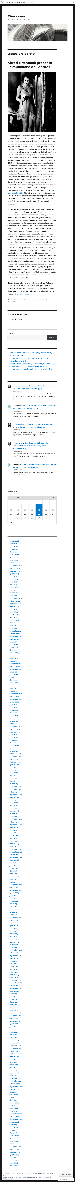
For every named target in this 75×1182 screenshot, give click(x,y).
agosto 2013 (14, 958)
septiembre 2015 (15, 890)
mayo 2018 (13, 803)
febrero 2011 (14, 1040)
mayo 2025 (13, 582)
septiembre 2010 (15, 1054)
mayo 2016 (13, 868)
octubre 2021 (14, 696)
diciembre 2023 (15, 628)
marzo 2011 (13, 1037)
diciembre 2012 (15, 980)
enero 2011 (13, 1043)
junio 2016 (13, 866)
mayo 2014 (13, 934)
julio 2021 (13, 705)
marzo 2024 (14, 620)
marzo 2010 (13, 1070)
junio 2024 (13, 612)
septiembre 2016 (15, 857)
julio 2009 (13, 1092)
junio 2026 (13, 546)
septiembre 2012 (15, 988)
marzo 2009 (14, 1103)
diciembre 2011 (15, 1013)
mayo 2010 (13, 1065)
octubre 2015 (14, 887)
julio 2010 (13, 1059)
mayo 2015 (13, 901)
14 (39, 510)
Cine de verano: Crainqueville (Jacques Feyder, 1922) (29, 366)
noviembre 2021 (15, 694)
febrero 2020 (14, 748)
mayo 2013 (13, 966)
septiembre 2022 (16, 669)
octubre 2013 (14, 953)
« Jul (17, 526)
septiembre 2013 (15, 956)
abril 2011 (13, 1035)
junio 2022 (13, 675)
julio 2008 (13, 1125)
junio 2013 (13, 964)
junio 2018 (13, 800)
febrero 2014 (14, 942)
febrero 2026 (14, 557)
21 (39, 514)
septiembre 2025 (16, 571)
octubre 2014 (14, 920)
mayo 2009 (13, 1097)
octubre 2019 (14, 759)
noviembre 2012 (15, 983)
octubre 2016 (14, 855)
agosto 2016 (14, 860)
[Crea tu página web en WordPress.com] (37, 2)
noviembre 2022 (15, 664)
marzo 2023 (14, 653)
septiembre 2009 (16, 1087)
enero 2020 (13, 751)
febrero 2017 (14, 844)
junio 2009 (13, 1095)
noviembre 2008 (15, 1114)
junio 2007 (13, 1160)
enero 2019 (13, 784)
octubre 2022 (14, 666)
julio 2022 (13, 672)
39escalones (16, 16)
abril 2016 (13, 871)
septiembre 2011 (15, 1021)
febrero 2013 (14, 975)
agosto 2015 (14, 893)
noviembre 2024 (15, 598)
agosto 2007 (14, 1155)
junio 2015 (13, 898)
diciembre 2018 (15, 786)
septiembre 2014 (15, 923)
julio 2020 (13, 735)
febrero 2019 (14, 781)
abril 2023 (13, 650)
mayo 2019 (13, 773)
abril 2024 (13, 617)
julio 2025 (13, 576)
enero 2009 (13, 1108)
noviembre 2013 (15, 950)
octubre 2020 (14, 729)
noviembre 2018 (15, 789)
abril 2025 (13, 585)
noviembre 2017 (15, 819)
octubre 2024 (14, 601)
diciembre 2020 (15, 724)
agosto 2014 (14, 926)
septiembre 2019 (15, 762)
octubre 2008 (14, 1117)
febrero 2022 (14, 686)
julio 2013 (13, 961)
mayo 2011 (13, 1032)
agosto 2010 (14, 1056)
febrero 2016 (14, 876)
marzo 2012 (13, 1005)
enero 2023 (13, 658)
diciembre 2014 (15, 915)
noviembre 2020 (15, 726)
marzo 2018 (13, 808)
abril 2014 (13, 936)
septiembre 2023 (15, 636)
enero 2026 (13, 560)
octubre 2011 (14, 1018)
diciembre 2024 (15, 596)
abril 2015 (13, 904)
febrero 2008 (14, 1138)
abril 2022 (13, 680)
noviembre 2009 (15, 1081)
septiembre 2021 (15, 699)
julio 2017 (13, 830)
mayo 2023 (13, 647)
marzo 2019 (14, 778)
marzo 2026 (14, 555)
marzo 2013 (13, 972)
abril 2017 (13, 838)
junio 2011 (13, 1029)
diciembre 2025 (15, 563)
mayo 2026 (13, 549)
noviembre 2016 (15, 852)
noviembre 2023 (15, 631)
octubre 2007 (14, 1149)
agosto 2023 (14, 639)
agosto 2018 (14, 797)
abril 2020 (13, 743)
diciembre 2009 (15, 1078)
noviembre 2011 (15, 1016)
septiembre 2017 (15, 825)
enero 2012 (13, 1010)
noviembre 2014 (15, 917)
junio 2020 (13, 737)
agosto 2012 (14, 991)
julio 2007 (13, 1157)
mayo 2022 (13, 677)
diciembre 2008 (15, 1111)
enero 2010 (13, 1076)
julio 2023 (13, 642)
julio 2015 (13, 896)
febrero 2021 (14, 718)
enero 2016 (13, 879)
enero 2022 (13, 688)
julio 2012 (13, 994)
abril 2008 (13, 1133)
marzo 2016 (14, 874)
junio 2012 (13, 996)
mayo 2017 (13, 836)
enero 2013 (13, 977)
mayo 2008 (13, 1130)
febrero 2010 (14, 1073)
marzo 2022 (14, 683)
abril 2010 (13, 1067)
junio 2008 (13, 1127)
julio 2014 (13, 928)
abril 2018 (13, 806)
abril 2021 (13, 713)
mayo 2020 (13, 740)
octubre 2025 (14, 568)
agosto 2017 (14, 827)
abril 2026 (13, 552)
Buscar (10, 334)
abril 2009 (13, 1100)
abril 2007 (13, 1166)
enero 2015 (13, 912)
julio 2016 (13, 863)
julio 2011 (13, 1026)
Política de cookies (8, 1179)
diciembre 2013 (15, 947)
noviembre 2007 (15, 1147)
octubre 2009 (14, 1084)
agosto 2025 (14, 574)
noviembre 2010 (15, 1048)
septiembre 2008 (16, 1119)
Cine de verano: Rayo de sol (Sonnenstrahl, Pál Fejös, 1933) (32, 364)
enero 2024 (13, 626)
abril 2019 (13, 776)
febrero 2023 (14, 656)
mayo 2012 (13, 999)
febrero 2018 (14, 811)
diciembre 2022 (15, 661)
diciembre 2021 (15, 691)
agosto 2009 (14, 1089)
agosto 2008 (14, 1122)
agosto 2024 (14, 606)
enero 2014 (13, 945)
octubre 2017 (14, 822)
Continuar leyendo (22, 294)
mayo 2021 (13, 710)
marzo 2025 (14, 587)
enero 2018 (13, 814)
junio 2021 (13, 707)
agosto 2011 (13, 1024)
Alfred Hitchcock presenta (37, 299)
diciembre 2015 (15, 882)
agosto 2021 (14, 702)
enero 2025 (13, 593)
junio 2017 (13, 833)
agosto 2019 (14, 765)
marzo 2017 (13, 841)
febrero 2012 (14, 1007)
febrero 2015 (14, 909)
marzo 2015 (13, 906)
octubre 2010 (14, 1051)
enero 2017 (13, 846)
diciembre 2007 (15, 1144)
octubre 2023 (14, 634)
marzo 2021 (13, 716)
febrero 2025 (14, 590)
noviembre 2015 (15, 885)
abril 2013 (13, 969)
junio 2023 (13, 645)
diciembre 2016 (15, 849)
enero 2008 (13, 1141)
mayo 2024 (13, 615)
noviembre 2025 (15, 565)
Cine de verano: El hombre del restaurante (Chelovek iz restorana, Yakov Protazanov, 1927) (30, 446)
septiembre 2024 (16, 604)
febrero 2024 (14, 623)
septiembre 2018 (15, 795)
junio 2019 (13, 770)
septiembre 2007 (15, 1152)
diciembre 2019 (15, 754)
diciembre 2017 (15, 816)
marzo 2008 (14, 1136)
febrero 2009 (14, 1106)
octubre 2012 (14, 986)
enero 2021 (13, 721)
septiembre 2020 (16, 732)
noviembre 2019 (15, 756)
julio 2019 (13, 767)
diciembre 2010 (15, 1046)
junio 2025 (13, 579)
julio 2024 (13, 609)
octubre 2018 (14, 792)
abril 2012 (13, 1002)
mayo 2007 (13, 1163)
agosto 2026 (14, 541)
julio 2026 (13, 544)
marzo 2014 (13, 939)
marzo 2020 (14, 746)
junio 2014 (13, 931)
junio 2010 (13, 1062)
